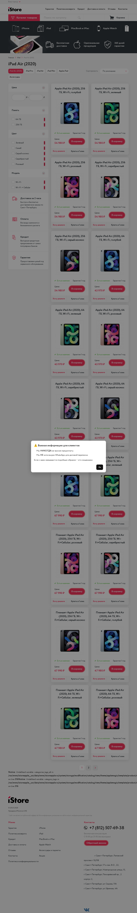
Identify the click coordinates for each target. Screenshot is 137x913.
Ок (99, 467)
